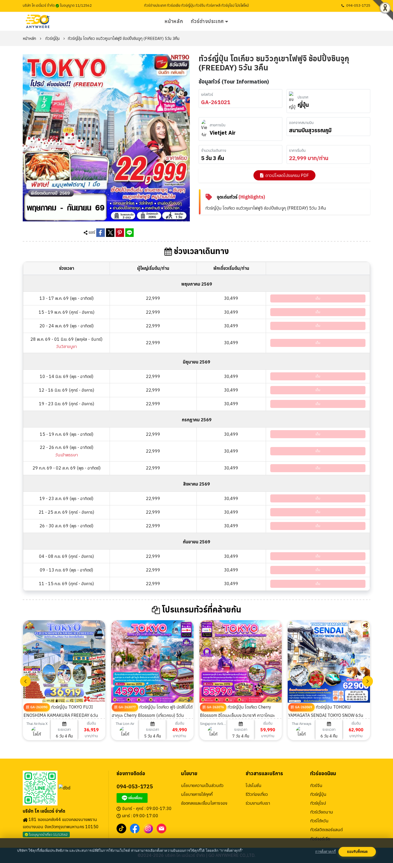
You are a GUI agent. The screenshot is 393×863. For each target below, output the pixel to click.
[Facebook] (135, 828)
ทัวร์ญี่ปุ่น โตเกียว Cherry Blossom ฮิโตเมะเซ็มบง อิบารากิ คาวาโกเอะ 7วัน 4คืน (237, 714)
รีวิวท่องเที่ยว (257, 794)
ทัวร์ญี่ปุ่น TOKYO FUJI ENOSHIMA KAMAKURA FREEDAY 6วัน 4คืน (61, 714)
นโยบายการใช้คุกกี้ (197, 794)
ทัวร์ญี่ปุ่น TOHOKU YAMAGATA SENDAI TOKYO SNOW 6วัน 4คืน (325, 714)
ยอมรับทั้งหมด (357, 852)
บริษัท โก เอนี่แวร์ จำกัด (44, 811)
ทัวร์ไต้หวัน (319, 820)
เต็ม (317, 298)
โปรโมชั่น (253, 785)
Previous (25, 681)
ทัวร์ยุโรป (318, 803)
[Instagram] (148, 828)
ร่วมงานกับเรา (258, 803)
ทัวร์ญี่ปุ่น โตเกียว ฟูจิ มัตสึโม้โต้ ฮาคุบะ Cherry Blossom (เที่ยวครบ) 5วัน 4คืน (152, 714)
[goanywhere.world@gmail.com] (161, 828)
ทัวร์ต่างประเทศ (207, 21)
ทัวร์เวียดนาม (321, 812)
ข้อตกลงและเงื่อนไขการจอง (204, 803)
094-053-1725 (358, 5)
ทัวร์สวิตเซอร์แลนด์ (326, 829)
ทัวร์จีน (316, 785)
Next (367, 681)
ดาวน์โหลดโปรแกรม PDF (287, 175)
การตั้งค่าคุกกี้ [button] (325, 852)
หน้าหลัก (174, 21)
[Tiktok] (121, 828)
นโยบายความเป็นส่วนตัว (202, 785)
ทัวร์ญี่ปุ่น (52, 38)
